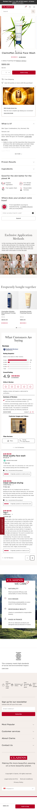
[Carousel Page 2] (17, 327)
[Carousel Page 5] (21, 51)
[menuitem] (25, 7)
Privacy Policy (18, 782)
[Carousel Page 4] (20, 327)
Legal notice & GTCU (11, 779)
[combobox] (18, 789)
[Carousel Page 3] (18, 51)
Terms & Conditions (26, 779)
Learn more (5, 668)
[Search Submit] (33, 11)
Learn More (28, 136)
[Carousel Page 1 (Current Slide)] (15, 51)
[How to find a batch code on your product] (33, 213)
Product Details (21, 60)
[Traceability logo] (4, 207)
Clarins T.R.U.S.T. (26, 206)
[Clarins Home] (8, 6)
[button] (18, 123)
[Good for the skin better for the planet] (9, 178)
